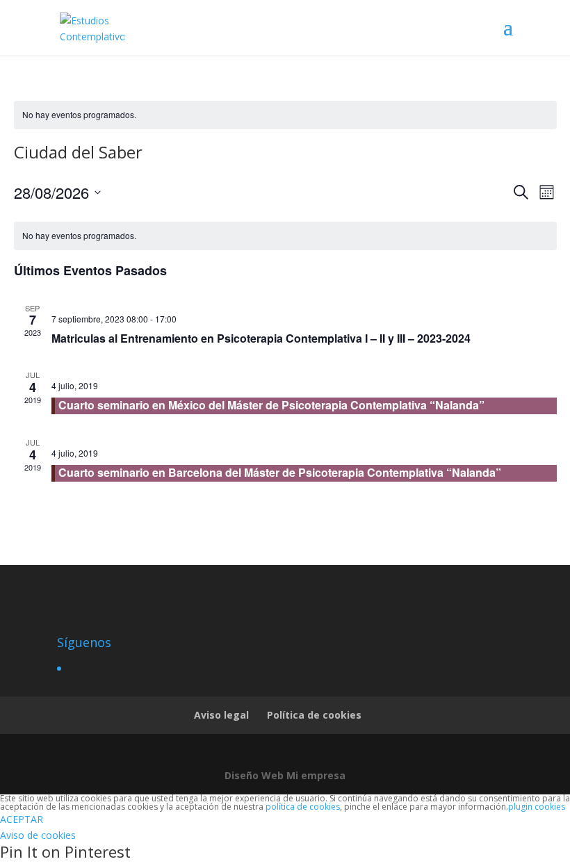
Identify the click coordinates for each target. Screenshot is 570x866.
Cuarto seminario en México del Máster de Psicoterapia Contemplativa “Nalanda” (271, 405)
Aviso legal (221, 714)
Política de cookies (314, 714)
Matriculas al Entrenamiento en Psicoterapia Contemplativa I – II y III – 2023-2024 (261, 338)
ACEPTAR (21, 819)
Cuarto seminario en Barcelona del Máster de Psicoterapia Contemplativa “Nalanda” (279, 472)
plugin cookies (536, 806)
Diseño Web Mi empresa (285, 775)
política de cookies (303, 806)
